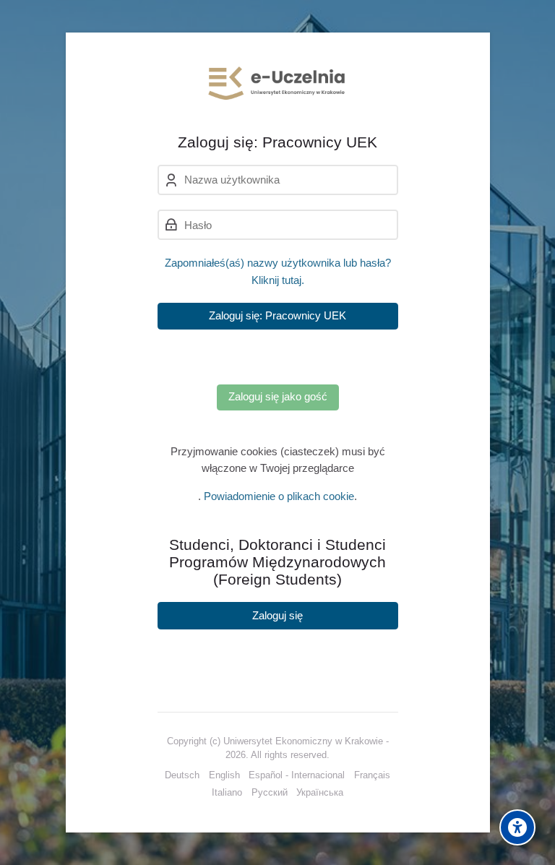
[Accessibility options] (517, 827)
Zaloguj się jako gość (277, 396)
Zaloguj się (277, 615)
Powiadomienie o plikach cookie (279, 496)
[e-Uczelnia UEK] (278, 83)
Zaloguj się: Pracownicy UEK (277, 315)
